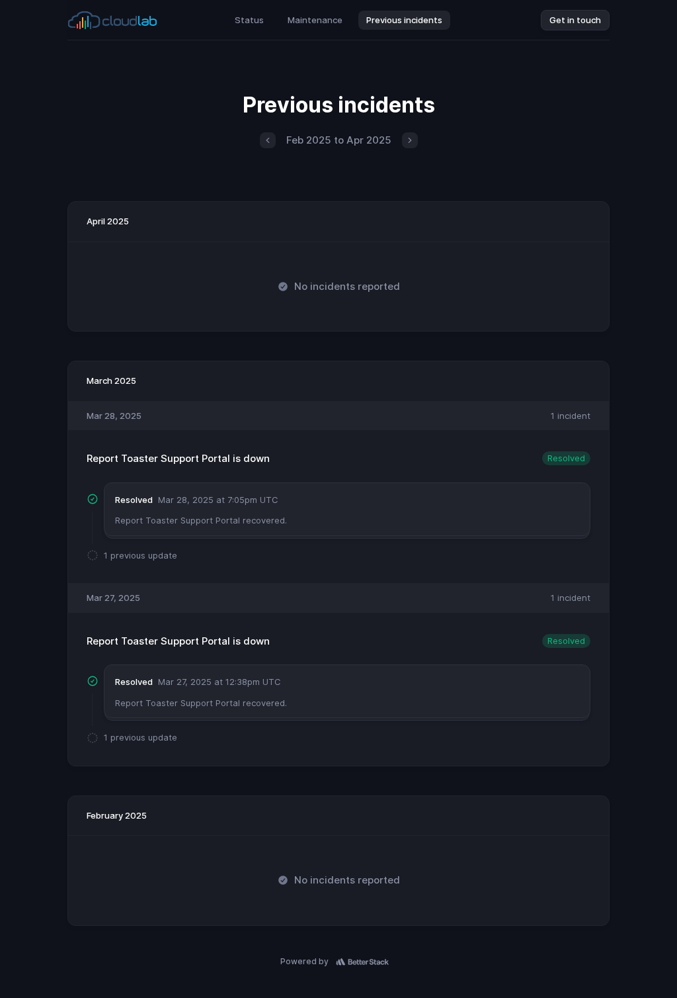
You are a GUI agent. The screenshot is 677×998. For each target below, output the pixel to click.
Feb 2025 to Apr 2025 (338, 140)
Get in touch (575, 20)
